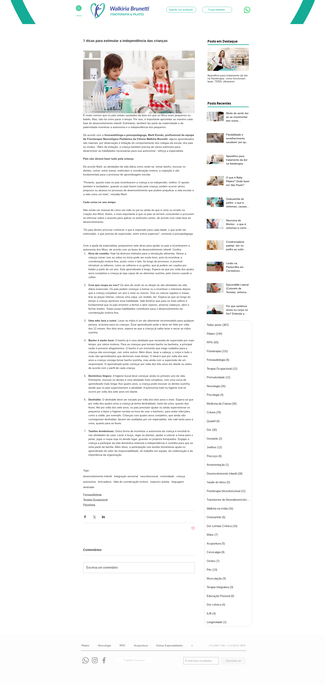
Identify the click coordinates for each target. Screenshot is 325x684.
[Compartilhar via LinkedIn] (103, 517)
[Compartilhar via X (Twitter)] (94, 517)
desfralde (88, 487)
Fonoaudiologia (92, 494)
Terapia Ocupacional (95, 499)
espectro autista (159, 481)
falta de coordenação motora (131, 481)
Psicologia (89, 504)
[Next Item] (243, 59)
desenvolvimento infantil (97, 476)
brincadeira (104, 481)
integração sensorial (126, 476)
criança (180, 476)
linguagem (178, 481)
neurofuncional (149, 476)
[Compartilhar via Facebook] (85, 517)
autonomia (89, 481)
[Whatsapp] (86, 660)
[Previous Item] (213, 59)
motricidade (167, 476)
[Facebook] (104, 660)
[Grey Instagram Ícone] (95, 660)
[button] (79, 8)
